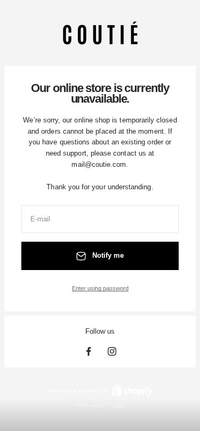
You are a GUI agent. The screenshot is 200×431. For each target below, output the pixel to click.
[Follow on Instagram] (112, 351)
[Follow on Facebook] (88, 351)
